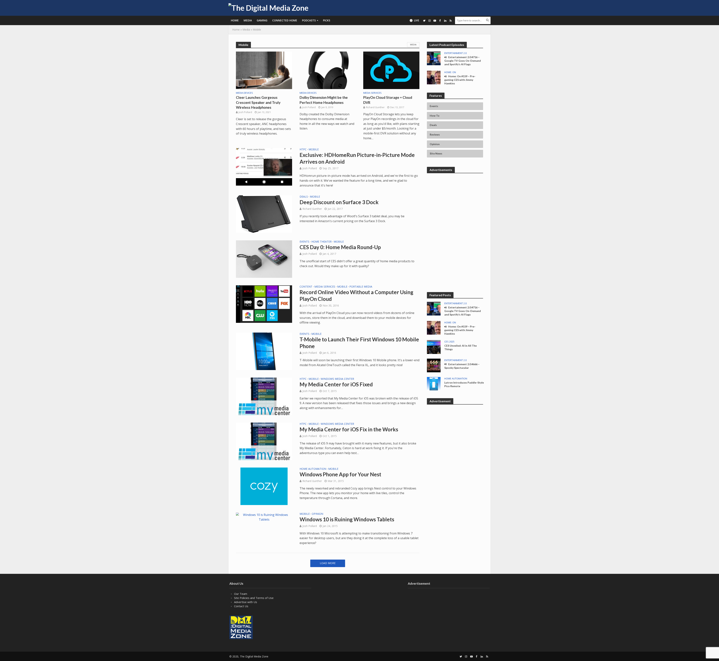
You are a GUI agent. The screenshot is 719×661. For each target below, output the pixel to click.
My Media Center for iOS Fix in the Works (349, 429)
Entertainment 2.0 (455, 53)
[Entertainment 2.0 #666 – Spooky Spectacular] (434, 365)
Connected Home (284, 20)
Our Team (240, 594)
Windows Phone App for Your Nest (340, 474)
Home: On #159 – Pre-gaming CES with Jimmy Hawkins (459, 80)
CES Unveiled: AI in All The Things (460, 347)
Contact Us (241, 606)
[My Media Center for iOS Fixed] (264, 396)
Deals (304, 196)
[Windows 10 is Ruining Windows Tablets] (264, 517)
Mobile (314, 149)
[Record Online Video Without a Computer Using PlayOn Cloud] (264, 304)
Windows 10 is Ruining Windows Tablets (347, 519)
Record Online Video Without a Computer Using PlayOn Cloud (356, 295)
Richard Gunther (375, 107)
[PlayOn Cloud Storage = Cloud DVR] (391, 70)
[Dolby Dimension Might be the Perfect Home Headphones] (328, 70)
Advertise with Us (245, 602)
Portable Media (360, 286)
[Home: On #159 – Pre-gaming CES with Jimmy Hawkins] (434, 77)
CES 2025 (449, 341)
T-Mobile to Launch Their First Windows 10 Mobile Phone (359, 342)
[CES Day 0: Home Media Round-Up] (264, 259)
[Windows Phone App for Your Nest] (264, 486)
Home (235, 20)
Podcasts (309, 20)
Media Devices (244, 92)
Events (304, 241)
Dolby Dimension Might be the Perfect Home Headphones (324, 100)
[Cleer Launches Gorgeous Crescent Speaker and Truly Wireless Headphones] (264, 70)
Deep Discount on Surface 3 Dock (339, 202)
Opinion (317, 514)
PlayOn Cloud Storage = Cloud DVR (387, 100)
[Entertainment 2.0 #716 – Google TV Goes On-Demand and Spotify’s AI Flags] (434, 58)
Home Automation (313, 469)
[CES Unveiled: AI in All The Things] (434, 346)
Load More (328, 563)
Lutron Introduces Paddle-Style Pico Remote (464, 384)
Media (248, 20)
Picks (326, 20)
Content (306, 286)
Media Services (372, 92)
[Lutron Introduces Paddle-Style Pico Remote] (434, 383)
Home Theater (321, 241)
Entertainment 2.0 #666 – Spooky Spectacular (462, 366)
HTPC (303, 149)
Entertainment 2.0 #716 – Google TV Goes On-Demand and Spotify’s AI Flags (462, 60)
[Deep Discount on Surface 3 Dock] (264, 214)
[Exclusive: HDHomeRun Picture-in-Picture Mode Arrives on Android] (264, 167)
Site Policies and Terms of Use (254, 598)
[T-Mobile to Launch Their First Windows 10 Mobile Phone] (264, 351)
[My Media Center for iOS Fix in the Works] (264, 441)
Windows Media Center (337, 379)
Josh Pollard (245, 112)
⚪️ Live (414, 20)
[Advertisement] (455, 200)
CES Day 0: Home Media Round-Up (340, 247)
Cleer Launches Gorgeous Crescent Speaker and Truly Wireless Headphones (258, 102)
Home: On (450, 72)
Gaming (262, 20)
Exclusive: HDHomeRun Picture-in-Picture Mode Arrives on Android (357, 158)
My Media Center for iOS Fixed (336, 384)
